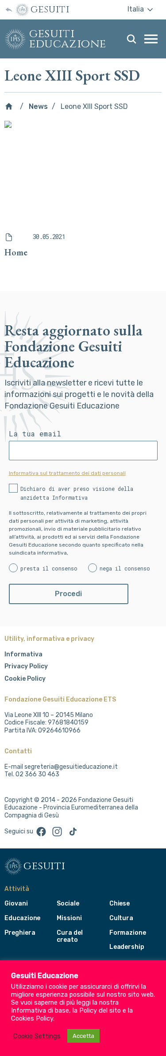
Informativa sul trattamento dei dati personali (67, 473)
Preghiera (19, 933)
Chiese (119, 903)
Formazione (127, 933)
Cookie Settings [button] (37, 1036)
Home (15, 252)
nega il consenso (125, 568)
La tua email (35, 433)
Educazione (22, 918)
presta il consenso (48, 568)
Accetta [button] (83, 1036)
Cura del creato (70, 936)
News (38, 106)
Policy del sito (100, 1010)
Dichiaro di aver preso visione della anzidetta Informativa (76, 493)
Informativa (23, 654)
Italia (136, 9)
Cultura (121, 918)
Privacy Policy (26, 666)
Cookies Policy (32, 1018)
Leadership (126, 947)
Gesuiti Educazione (67, 39)
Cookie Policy (25, 678)
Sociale (68, 903)
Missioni (69, 918)
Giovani (16, 903)
